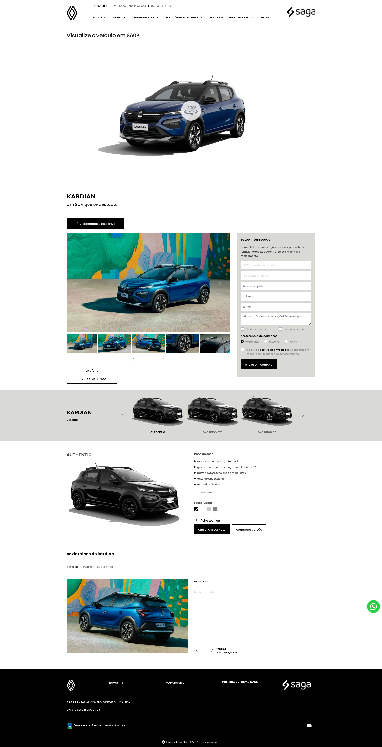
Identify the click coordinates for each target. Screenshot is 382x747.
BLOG (265, 17)
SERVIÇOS (216, 17)
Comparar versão (249, 529)
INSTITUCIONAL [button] (239, 17)
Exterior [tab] (72, 567)
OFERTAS (119, 17)
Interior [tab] (88, 567)
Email (293, 341)
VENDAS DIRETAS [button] (143, 17)
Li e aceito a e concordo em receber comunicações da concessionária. (277, 351)
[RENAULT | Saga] (72, 13)
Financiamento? (255, 329)
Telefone (274, 341)
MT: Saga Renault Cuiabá (130, 5)
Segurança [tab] (105, 567)
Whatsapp (252, 341)
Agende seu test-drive (99, 224)
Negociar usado (294, 329)
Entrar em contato (258, 364)
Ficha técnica (210, 520)
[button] (77, 282)
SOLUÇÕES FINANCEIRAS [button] (182, 17)
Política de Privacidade (275, 349)
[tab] (157, 415)
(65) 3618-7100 (161, 5)
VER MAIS (206, 492)
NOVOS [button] (97, 17)
